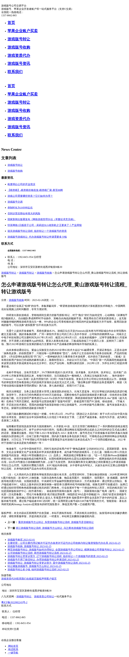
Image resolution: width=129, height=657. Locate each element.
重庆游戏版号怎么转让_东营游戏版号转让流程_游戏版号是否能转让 (56, 522)
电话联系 (13, 649)
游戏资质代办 (19, 55)
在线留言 (31, 578)
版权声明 (41, 578)
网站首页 (13, 646)
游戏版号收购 (19, 47)
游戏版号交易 (15, 201)
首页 (11, 23)
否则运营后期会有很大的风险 (24, 213)
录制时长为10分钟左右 (20, 207)
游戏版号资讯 (19, 63)
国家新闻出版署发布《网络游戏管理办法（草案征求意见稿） (42, 219)
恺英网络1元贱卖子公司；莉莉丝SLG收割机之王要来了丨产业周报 (45, 225)
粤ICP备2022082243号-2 (14, 602)
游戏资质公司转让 (44, 596)
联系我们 (15, 72)
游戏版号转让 (19, 39)
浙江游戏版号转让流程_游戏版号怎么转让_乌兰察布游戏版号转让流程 (55, 528)
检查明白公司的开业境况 (21, 184)
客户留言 (52, 578)
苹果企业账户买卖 (23, 31)
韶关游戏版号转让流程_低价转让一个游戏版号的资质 (37, 231)
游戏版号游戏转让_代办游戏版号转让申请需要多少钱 (37, 236)
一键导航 (13, 652)
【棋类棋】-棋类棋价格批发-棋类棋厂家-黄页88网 (35, 190)
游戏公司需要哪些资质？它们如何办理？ (30, 196)
